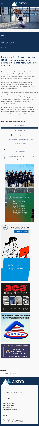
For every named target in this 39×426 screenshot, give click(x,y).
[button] (2, 3)
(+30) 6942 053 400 (8, 405)
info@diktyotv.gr (7, 407)
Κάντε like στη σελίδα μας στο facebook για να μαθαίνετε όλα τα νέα (21, 141)
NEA (2, 36)
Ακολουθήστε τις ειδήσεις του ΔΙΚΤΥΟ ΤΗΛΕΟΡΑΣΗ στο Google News (20, 149)
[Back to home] (19, 3)
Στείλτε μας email (21, 130)
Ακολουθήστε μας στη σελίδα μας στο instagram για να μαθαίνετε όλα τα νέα (20, 158)
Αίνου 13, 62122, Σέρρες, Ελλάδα (12, 392)
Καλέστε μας (21, 125)
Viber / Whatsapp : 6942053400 (21, 135)
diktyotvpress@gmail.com (10, 409)
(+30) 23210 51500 (8, 403)
